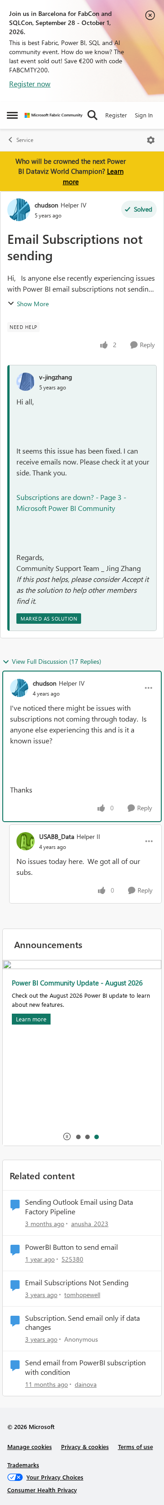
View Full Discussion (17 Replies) (56, 661)
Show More (33, 303)
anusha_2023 (89, 1223)
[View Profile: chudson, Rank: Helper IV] (18, 209)
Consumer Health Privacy (42, 1490)
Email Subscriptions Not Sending (76, 1282)
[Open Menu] (150, 140)
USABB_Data (56, 836)
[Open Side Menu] (12, 115)
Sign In (144, 115)
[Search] (92, 115)
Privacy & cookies (85, 1446)
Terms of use (135, 1446)
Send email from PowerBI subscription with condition (85, 1367)
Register (116, 115)
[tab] (77, 1136)
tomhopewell (82, 1294)
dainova (86, 1384)
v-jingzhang (55, 377)
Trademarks (23, 1465)
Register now (30, 83)
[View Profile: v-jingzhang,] (25, 382)
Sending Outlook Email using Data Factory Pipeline (79, 1206)
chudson (46, 205)
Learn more (31, 1019)
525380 (72, 1259)
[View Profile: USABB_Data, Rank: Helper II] (25, 841)
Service (24, 139)
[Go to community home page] (53, 115)
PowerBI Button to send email (71, 1247)
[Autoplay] (67, 1136)
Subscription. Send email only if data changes (82, 1322)
